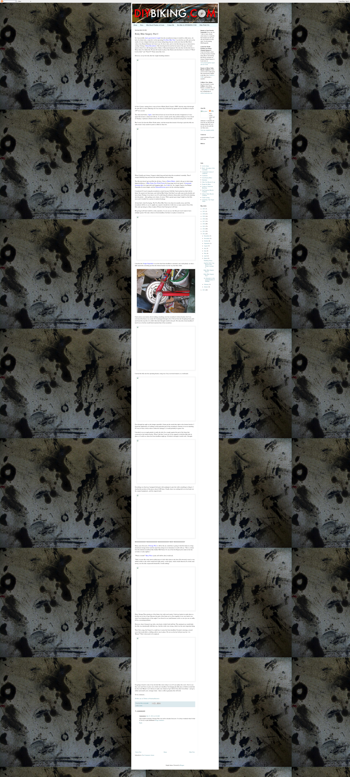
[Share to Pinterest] (160, 703)
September (207, 243)
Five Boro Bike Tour (169, 40)
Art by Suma (205, 166)
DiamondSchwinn (160, 187)
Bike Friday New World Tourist (156, 183)
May (205, 253)
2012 (204, 234)
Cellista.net (207, 89)
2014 (204, 229)
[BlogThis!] (154, 703)
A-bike (168, 185)
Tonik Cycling (206, 197)
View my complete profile (207, 130)
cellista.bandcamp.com (206, 93)
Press (141, 25)
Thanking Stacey (208, 260)
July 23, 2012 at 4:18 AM (153, 716)
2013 (204, 231)
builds (140, 705)
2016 (204, 224)
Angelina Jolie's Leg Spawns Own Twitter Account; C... (209, 265)
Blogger (182, 765)
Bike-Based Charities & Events (155, 25)
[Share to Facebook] (158, 703)
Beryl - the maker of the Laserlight (208, 169)
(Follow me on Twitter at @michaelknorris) (147, 698)
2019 (204, 216)
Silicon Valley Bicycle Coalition (208, 194)
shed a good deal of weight (152, 38)
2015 (204, 226)
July (205, 248)
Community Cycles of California (207, 172)
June (205, 251)
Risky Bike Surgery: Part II (209, 271)
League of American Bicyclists (207, 187)
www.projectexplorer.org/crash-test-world (208, 63)
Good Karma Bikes (207, 178)
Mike (212, 111)
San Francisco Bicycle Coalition (208, 191)
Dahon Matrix (171, 181)
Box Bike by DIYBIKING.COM (186, 25)
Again (150, 114)
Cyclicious (205, 175)
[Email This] (153, 703)
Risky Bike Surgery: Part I (209, 275)
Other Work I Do (204, 25)
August (206, 246)
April (205, 256)
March (206, 258)
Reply (140, 723)
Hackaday (204, 180)
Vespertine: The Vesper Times (208, 200)
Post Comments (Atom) (148, 755)
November (207, 238)
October (206, 241)
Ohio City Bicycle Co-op (208, 182)
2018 (204, 219)
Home (135, 25)
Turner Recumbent (150, 46)
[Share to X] (156, 703)
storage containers (159, 720)
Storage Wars (153, 546)
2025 (204, 209)
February (206, 284)
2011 (204, 290)
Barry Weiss (149, 555)
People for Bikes (206, 184)
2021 (204, 211)
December (207, 236)
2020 (204, 214)
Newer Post (138, 752)
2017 (204, 221)
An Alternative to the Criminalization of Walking (209, 279)
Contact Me (170, 25)
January (206, 287)
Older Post (192, 752)
